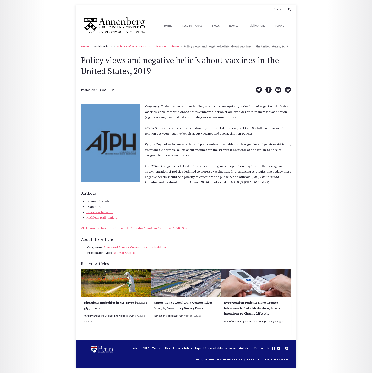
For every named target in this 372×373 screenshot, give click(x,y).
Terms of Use (161, 348)
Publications (256, 25)
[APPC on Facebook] (273, 348)
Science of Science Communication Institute (148, 46)
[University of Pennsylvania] (102, 349)
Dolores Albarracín (99, 212)
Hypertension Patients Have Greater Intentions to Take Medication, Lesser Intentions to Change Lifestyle (252, 307)
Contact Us (261, 348)
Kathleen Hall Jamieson (102, 217)
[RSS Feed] (286, 348)
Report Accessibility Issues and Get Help (223, 348)
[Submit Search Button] (290, 9)
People (279, 25)
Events (233, 25)
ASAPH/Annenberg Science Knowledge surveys (110, 315)
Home (168, 25)
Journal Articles (124, 252)
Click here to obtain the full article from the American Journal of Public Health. (136, 228)
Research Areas (192, 25)
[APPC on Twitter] (278, 348)
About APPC (141, 348)
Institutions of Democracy (168, 315)
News (216, 25)
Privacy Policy (182, 348)
